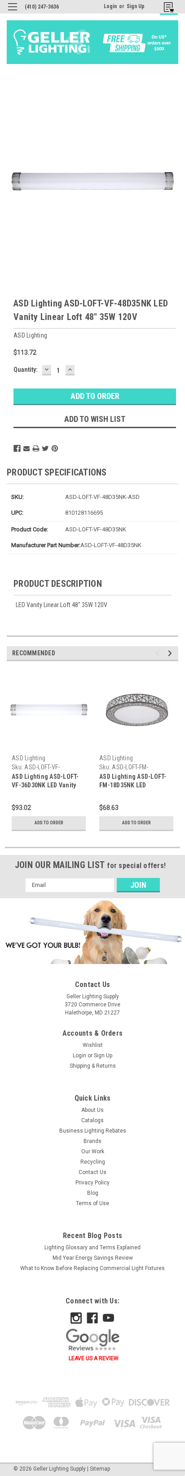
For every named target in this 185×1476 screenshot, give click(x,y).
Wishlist (93, 1045)
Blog (92, 1193)
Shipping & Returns (93, 1066)
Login (110, 6)
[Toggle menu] (12, 12)
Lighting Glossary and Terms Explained (92, 1247)
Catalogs (92, 1120)
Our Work (92, 1151)
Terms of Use (92, 1203)
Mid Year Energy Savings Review (93, 1258)
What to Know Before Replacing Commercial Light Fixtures (92, 1268)
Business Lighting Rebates (92, 1131)
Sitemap (100, 1469)
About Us (92, 1110)
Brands (92, 1141)
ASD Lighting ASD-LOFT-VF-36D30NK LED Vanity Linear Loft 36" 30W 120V (46, 785)
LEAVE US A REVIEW (94, 1358)
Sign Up (136, 6)
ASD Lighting (28, 758)
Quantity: (25, 369)
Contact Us (92, 1172)
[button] (92, 932)
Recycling (92, 1162)
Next (171, 653)
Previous (158, 653)
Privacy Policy (92, 1182)
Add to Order (49, 822)
